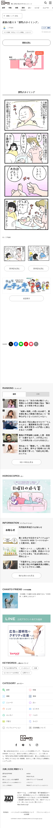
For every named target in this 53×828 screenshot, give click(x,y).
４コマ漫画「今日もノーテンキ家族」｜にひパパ (17, 32)
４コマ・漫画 (46, 27)
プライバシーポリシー (43, 812)
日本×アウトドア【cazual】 (34, 779)
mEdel (4, 776)
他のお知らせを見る (26, 576)
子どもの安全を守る (10, 668)
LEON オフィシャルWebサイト (11, 782)
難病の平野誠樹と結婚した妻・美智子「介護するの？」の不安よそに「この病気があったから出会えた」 (34, 437)
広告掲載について (39, 728)
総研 (3, 8)
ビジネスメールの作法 (11, 673)
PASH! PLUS (30, 776)
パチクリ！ (29, 782)
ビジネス (36, 709)
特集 (10, 8)
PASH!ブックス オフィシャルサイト (37, 785)
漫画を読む (26, 43)
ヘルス (35, 715)
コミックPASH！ (7, 785)
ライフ (35, 721)
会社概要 (26, 814)
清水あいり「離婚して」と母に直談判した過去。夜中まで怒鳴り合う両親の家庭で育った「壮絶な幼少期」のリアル (34, 450)
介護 (35, 668)
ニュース (46, 8)
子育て (8, 721)
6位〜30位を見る (26, 462)
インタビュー (25, 668)
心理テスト (26, 673)
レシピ (37, 8)
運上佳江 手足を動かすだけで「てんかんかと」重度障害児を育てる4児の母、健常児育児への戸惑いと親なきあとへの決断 (35, 426)
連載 (16, 8)
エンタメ (9, 715)
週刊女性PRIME (7, 773)
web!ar (28, 773)
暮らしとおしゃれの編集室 (10, 779)
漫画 (23, 8)
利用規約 (6, 812)
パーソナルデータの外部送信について (22, 812)
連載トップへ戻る (12, 16)
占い (29, 8)
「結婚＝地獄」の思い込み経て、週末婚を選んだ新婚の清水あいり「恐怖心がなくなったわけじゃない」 (34, 413)
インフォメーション (13, 728)
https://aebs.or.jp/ (22, 804)
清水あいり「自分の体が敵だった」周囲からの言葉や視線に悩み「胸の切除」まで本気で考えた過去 (34, 403)
